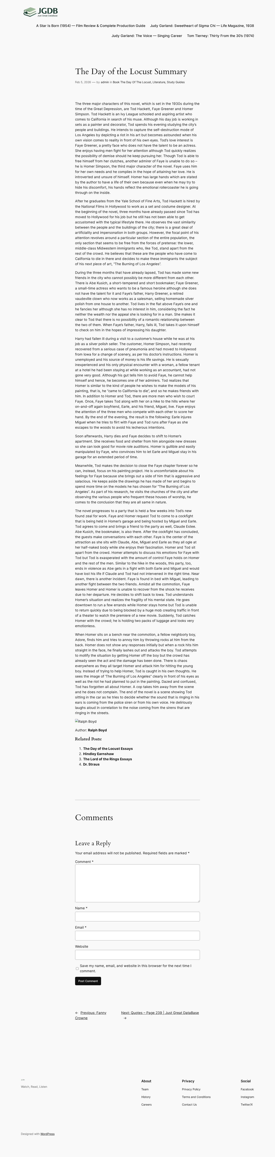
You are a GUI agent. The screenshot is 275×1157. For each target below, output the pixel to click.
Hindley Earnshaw (98, 754)
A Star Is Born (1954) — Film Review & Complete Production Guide (90, 26)
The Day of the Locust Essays (108, 749)
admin (105, 82)
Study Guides (176, 82)
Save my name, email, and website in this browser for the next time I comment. (135, 968)
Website (81, 946)
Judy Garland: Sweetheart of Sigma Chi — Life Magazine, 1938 (202, 26)
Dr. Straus (91, 764)
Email (81, 927)
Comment (84, 862)
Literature (159, 82)
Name (81, 908)
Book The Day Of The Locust (132, 82)
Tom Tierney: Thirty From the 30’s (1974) (220, 36)
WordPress (47, 1134)
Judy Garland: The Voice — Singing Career (147, 36)
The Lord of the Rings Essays (107, 759)
